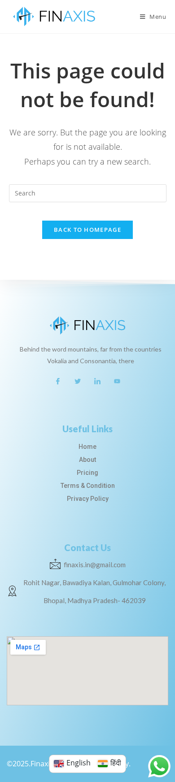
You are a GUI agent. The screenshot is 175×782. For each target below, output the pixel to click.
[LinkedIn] (97, 380)
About (87, 459)
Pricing (87, 472)
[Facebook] (58, 380)
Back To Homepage (87, 230)
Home (87, 446)
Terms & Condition (88, 485)
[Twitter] (77, 380)
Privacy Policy (88, 498)
